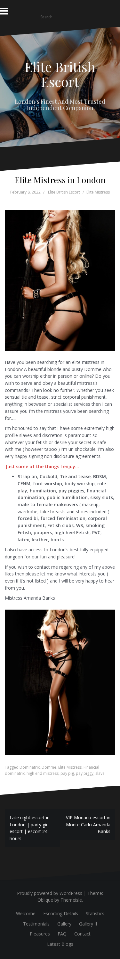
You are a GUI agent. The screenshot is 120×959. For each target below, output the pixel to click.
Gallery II (88, 924)
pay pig (67, 773)
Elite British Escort (60, 74)
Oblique (45, 900)
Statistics (95, 913)
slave (100, 773)
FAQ (62, 934)
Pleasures (40, 934)
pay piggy (84, 773)
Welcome (26, 913)
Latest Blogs (60, 944)
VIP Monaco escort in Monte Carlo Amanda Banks (88, 824)
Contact (82, 934)
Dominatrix (30, 767)
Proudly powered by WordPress (49, 893)
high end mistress (43, 773)
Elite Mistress (98, 192)
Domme (49, 767)
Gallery (64, 924)
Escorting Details (60, 913)
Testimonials (36, 924)
